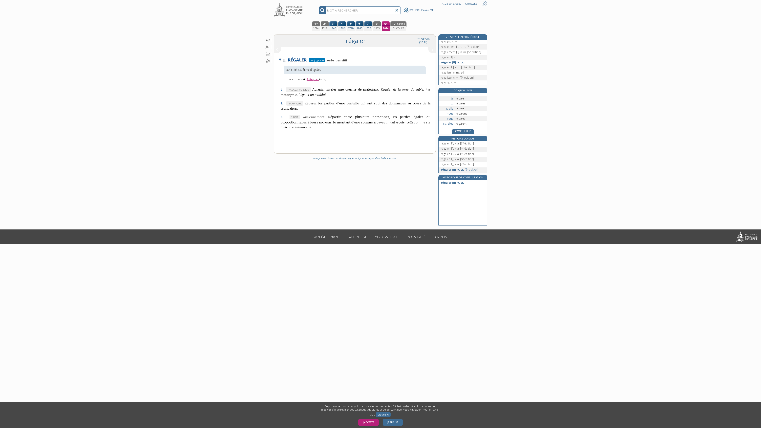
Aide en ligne (358, 237)
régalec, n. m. (449, 42)
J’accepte (368, 422)
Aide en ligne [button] (451, 3)
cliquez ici (383, 414)
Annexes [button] (471, 3)
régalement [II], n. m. (461, 52)
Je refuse (392, 422)
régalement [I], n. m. (460, 47)
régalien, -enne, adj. (453, 72)
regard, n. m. (449, 83)
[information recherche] (322, 10)
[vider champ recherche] (397, 10)
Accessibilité (416, 237)
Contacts (440, 237)
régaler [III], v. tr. (458, 67)
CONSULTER (463, 131)
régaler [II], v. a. (457, 143)
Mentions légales (387, 237)
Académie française (327, 237)
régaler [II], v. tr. (452, 62)
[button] (268, 40)
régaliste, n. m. (457, 77)
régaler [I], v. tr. (450, 57)
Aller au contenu (289, 3)
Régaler (313, 79)
